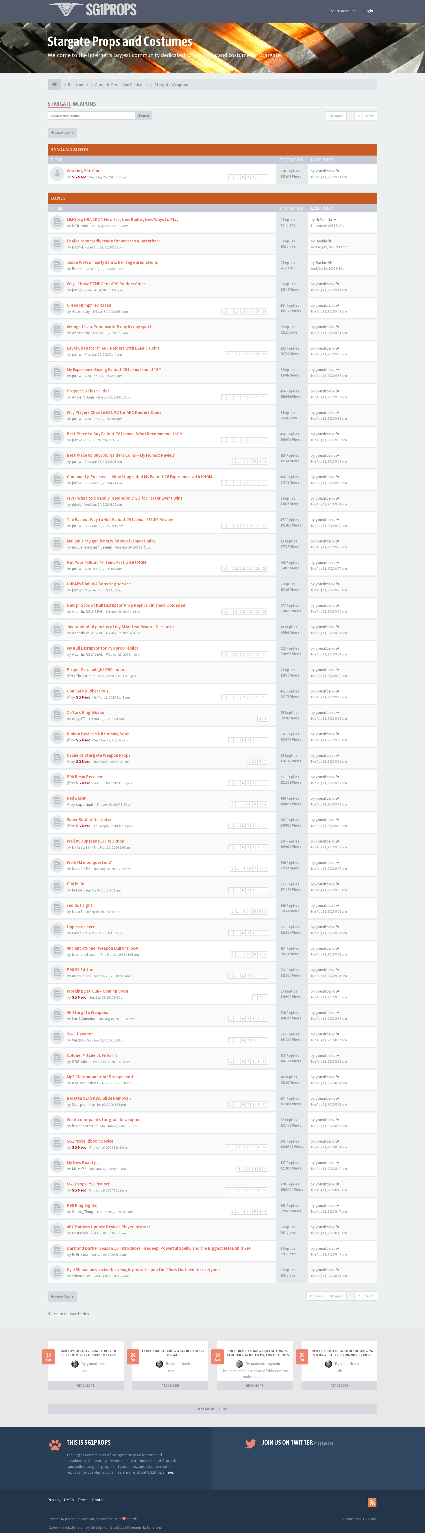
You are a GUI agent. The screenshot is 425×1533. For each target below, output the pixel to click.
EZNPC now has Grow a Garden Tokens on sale (173, 1353)
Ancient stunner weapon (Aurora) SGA (102, 948)
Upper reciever (81, 926)
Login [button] (368, 10)
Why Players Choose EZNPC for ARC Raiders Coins (114, 412)
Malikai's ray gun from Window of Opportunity (111, 541)
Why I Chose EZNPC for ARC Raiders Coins (106, 283)
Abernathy (81, 311)
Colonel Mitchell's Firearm (92, 1055)
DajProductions (85, 1083)
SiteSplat (87, 1518)
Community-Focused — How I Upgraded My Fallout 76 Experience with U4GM (139, 476)
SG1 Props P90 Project (88, 1184)
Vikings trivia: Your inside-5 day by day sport (109, 326)
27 (257, 611)
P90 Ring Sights (82, 1205)
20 (264, 526)
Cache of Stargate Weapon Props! (99, 755)
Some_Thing (82, 1211)
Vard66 (78, 1040)
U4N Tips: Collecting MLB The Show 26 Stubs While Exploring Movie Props (342, 1353)
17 (250, 311)
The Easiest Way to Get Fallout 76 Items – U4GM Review (120, 519)
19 (264, 311)
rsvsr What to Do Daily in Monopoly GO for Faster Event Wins (124, 498)
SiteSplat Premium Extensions (135, 1527)
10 (264, 177)
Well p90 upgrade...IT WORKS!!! (96, 841)
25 (257, 569)
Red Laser (76, 798)
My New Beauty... (83, 1162)
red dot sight (80, 905)
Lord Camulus (83, 1018)
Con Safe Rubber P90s (87, 691)
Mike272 (79, 1168)
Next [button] (370, 116)
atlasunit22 (81, 975)
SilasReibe (81, 1275)
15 (237, 311)
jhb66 (76, 504)
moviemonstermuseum (92, 547)
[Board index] (54, 84)
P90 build (75, 884)
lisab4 (77, 890)
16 (243, 311)
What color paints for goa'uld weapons (104, 1119)
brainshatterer (84, 954)
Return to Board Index (70, 1313)
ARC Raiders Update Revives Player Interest (108, 1226)
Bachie (78, 247)
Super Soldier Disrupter (89, 819)
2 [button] (359, 116)
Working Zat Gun (83, 170)
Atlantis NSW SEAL (87, 611)
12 (264, 354)
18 (257, 311)
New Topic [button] (64, 133)
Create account (341, 10)
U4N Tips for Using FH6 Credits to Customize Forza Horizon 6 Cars (88, 1353)
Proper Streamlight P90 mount (96, 669)
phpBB (69, 1518)
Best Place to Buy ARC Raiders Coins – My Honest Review (121, 455)
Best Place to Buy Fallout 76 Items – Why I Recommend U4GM (125, 433)
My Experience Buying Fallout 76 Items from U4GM (114, 369)
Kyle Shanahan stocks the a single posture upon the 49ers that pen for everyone (143, 1269)
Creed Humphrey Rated (89, 305)
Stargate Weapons (72, 104)
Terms (83, 1499)
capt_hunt (84, 804)
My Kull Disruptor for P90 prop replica (102, 648)
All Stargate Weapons (87, 1012)
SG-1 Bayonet (80, 1034)
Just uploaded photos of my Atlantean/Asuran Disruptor (120, 626)
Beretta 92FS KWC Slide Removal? (99, 1098)
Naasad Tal (81, 847)
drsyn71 (79, 718)
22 (237, 569)
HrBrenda (80, 225)
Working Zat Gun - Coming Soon (97, 991)
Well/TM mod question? (89, 862)
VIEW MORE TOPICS (212, 1408)
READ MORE (85, 1385)
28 (264, 611)
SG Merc (79, 177)
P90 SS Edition (81, 969)
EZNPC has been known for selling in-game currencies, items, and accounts (258, 1353)
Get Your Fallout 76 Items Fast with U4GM (106, 562)
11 (257, 354)
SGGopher (81, 1061)
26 (264, 569)
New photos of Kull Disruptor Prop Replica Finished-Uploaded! (126, 605)
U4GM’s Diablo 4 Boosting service (99, 583)
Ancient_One (83, 397)
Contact (99, 1499)
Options (316, 1296)
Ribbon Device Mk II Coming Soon (98, 734)
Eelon (77, 932)
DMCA (69, 1499)
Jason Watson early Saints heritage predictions (112, 262)
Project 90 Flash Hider (88, 391)
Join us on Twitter (298, 1442)
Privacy (54, 1499)
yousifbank (325, 170)
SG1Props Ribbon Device (90, 1141)
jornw (77, 290)
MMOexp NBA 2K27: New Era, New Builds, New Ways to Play (122, 219)
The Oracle (85, 675)
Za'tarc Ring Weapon (87, 712)
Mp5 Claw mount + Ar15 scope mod (100, 1076)
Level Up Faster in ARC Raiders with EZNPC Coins (113, 348)
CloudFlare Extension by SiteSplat (77, 1527)
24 (250, 569)
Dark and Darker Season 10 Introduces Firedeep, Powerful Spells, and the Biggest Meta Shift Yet (159, 1248)
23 (243, 569)
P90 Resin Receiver (85, 776)
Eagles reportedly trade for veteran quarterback (114, 241)
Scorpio (79, 1104)
